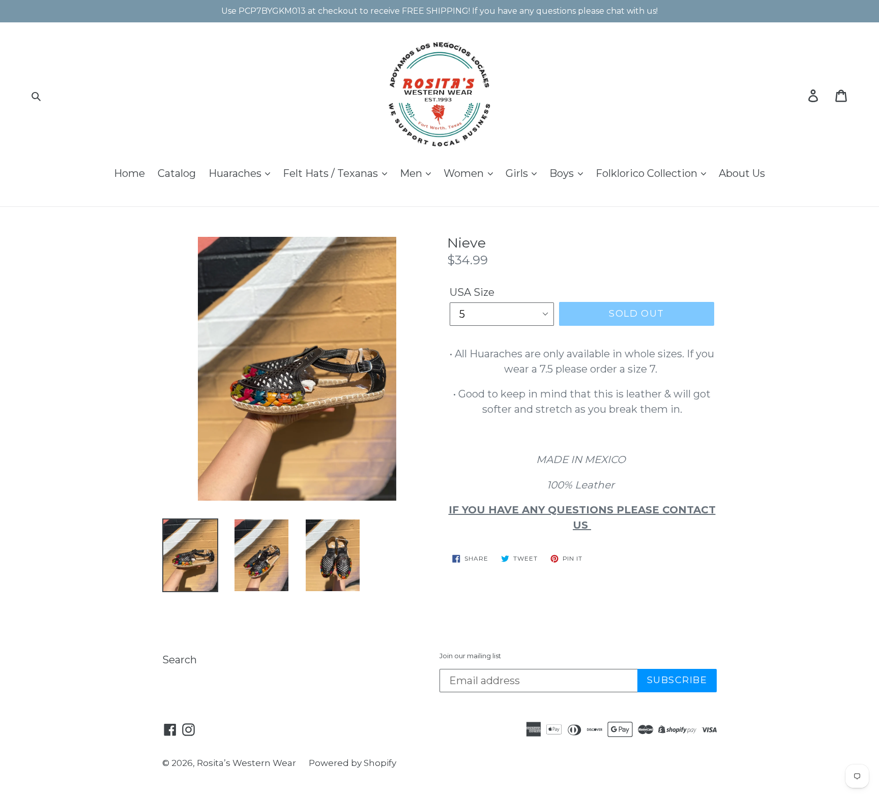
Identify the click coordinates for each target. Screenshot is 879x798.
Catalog (177, 173)
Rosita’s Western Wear (246, 763)
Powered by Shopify (352, 763)
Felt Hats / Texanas (331, 173)
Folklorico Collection (648, 173)
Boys (562, 173)
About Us (742, 173)
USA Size (472, 292)
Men (412, 173)
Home (129, 173)
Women (465, 173)
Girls (518, 173)
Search (179, 660)
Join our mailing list (470, 656)
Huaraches (236, 173)
